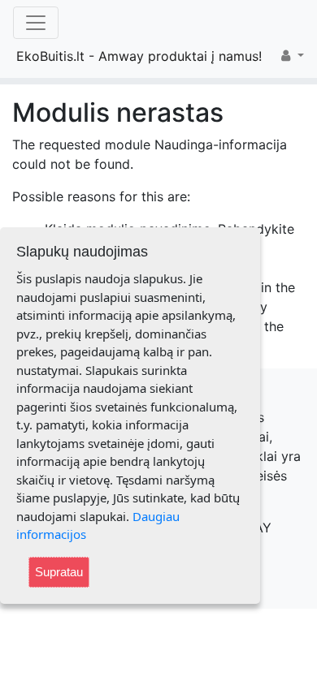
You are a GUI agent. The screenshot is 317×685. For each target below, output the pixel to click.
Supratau (59, 572)
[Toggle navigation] (36, 22)
